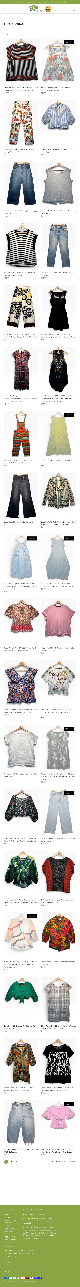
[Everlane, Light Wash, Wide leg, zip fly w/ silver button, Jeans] (58, 812)
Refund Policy (9, 1231)
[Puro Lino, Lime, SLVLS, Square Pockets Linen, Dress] (58, 434)
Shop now (40, 1189)
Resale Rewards (10, 1220)
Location (7, 1225)
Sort (7, 34)
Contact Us (8, 1223)
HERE (36, 1238)
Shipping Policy (9, 1237)
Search (6, 1214)
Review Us (8, 1234)
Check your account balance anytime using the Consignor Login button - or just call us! (40, 2)
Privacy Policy (9, 1228)
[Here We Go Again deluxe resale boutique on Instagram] (8, 1272)
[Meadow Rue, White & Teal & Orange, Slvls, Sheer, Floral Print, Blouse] (58, 61)
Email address (10, 1260)
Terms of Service (10, 1239)
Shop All (7, 1217)
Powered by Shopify (28, 1281)
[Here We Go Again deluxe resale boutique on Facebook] (5, 1272)
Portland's (26, 1227)
